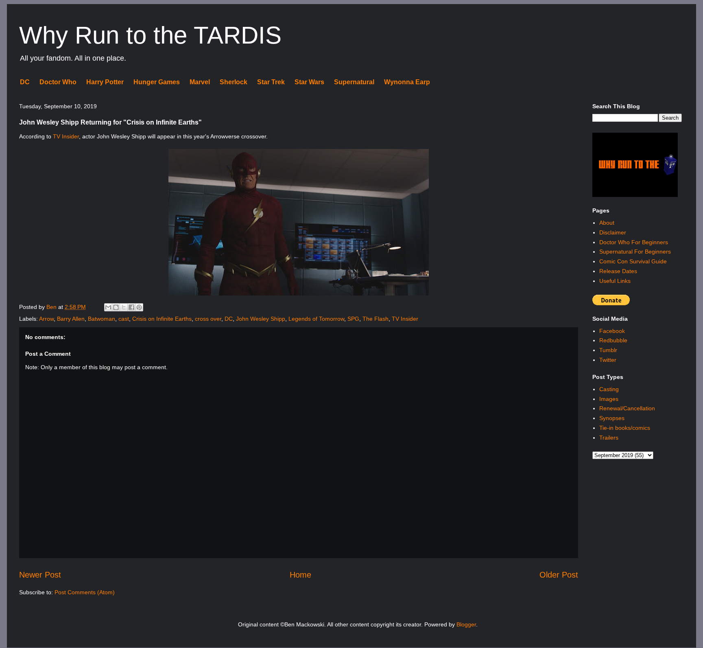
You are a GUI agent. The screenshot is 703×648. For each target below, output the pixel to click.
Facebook (612, 331)
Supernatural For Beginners (635, 251)
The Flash (375, 318)
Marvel (200, 82)
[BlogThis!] (116, 307)
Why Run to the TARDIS (150, 35)
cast (123, 318)
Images (608, 399)
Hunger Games (156, 82)
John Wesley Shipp (260, 318)
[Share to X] (124, 307)
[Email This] (108, 307)
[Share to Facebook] (131, 307)
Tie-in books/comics (624, 428)
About (606, 222)
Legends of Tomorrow (316, 318)
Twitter (607, 360)
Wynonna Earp (407, 82)
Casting (609, 389)
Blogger (466, 624)
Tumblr (608, 350)
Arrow (46, 318)
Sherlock (233, 82)
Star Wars (309, 82)
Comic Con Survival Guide (633, 261)
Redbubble (613, 340)
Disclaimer (612, 232)
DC (25, 82)
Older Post (558, 574)
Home (300, 574)
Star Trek (271, 82)
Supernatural (354, 82)
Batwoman (101, 318)
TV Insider (66, 136)
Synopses (611, 418)
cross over (208, 318)
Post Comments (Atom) (85, 592)
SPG (353, 318)
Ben (52, 307)
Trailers (608, 437)
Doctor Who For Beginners (633, 242)
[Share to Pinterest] (139, 307)
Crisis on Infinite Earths (162, 318)
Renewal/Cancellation (627, 408)
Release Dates (618, 271)
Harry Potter (105, 82)
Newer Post (40, 574)
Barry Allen (71, 318)
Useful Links (615, 281)
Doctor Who (57, 82)
